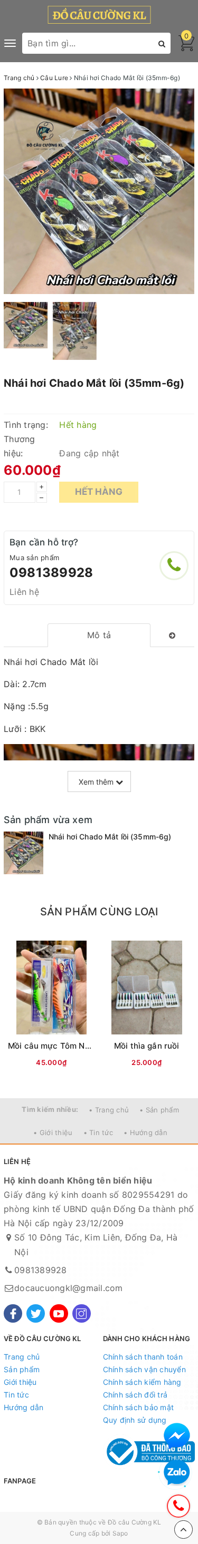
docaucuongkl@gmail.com (68, 1288)
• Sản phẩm (159, 1110)
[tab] (99, 635)
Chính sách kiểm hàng (142, 1381)
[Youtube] (59, 1313)
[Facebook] (13, 1313)
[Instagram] (81, 1313)
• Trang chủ (109, 1110)
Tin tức (16, 1394)
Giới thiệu (20, 1381)
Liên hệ (24, 592)
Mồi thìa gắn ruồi (147, 1046)
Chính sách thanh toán (143, 1356)
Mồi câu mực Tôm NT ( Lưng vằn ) (73, 1046)
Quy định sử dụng (135, 1419)
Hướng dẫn (23, 1407)
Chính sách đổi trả (135, 1394)
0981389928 (51, 572)
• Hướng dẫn (145, 1132)
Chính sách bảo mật (138, 1407)
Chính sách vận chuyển (144, 1369)
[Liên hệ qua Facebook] (177, 1436)
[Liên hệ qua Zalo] (177, 1473)
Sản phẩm (22, 1369)
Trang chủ (22, 1356)
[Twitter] (35, 1313)
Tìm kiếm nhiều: (50, 1109)
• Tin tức (98, 1132)
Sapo (120, 1533)
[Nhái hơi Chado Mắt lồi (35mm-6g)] (23, 853)
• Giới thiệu (52, 1132)
